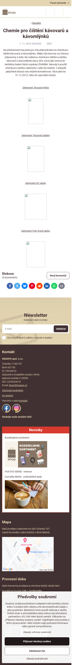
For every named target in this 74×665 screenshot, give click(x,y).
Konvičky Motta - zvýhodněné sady (23, 476)
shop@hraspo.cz (18, 385)
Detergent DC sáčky (35, 183)
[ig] (16, 411)
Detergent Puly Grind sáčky (35, 231)
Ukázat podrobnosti (37, 658)
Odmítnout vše (37, 651)
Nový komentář (58, 275)
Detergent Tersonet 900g (36, 87)
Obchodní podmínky (12, 390)
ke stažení (49, 68)
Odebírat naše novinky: (36, 320)
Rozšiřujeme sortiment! (17, 437)
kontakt (23, 400)
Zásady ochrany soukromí (37, 632)
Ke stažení (7, 395)
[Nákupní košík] (59, 11)
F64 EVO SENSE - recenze (18, 471)
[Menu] (67, 11)
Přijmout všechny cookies (37, 641)
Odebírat (61, 328)
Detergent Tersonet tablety (36, 135)
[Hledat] (50, 11)
